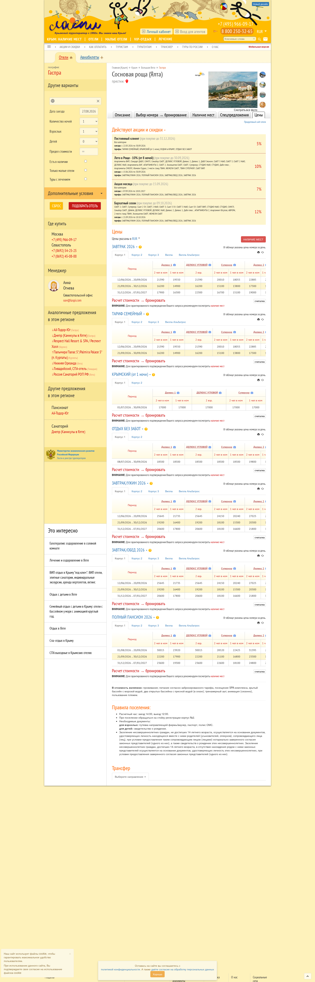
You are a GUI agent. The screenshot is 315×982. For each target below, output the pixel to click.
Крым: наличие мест (65, 39)
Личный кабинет (159, 31)
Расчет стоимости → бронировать (138, 300)
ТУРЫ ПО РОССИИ (192, 47)
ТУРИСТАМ (122, 47)
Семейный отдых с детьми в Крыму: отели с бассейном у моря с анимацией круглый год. (76, 611)
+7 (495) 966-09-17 (236, 23)
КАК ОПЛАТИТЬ (97, 47)
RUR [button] (260, 31)
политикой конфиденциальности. (121, 969)
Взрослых (55, 131)
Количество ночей (61, 121)
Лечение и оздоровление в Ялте (69, 560)
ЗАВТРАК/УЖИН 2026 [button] (129, 483)
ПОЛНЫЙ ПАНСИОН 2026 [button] (132, 617)
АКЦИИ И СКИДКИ (70, 47)
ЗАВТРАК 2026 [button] (124, 246)
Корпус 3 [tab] (153, 254)
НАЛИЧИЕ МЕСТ (253, 239)
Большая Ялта (148, 67)
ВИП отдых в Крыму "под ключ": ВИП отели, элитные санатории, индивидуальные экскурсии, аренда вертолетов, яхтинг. (76, 577)
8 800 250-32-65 (237, 31)
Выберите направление (129, 776)
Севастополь (61, 245)
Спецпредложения (234, 115)
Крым (134, 67)
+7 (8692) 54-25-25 (64, 250)
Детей (53, 141)
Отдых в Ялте (58, 628)
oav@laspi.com (72, 300)
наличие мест (217, 305)
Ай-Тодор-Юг (66, 329)
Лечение (166, 39)
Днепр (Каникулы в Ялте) (74, 335)
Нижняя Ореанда (68, 363)
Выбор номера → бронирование (161, 115)
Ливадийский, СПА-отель (75, 368)
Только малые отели (62, 170)
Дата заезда (57, 111)
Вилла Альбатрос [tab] (189, 254)
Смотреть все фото (245, 109)
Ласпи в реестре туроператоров (71, 458)
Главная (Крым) (120, 67)
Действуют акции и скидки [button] (138, 129)
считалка (260, 301)
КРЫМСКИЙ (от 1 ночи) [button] (130, 374)
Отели (93, 39)
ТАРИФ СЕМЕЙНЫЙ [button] (127, 314)
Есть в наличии (59, 161)
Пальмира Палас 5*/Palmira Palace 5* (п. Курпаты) (77, 354)
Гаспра (162, 67)
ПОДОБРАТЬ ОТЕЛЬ (85, 205)
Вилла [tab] (169, 254)
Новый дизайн (260, 3)
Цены (258, 115)
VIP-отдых (143, 39)
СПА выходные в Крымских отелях (71, 653)
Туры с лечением (60, 179)
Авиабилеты (89, 57)
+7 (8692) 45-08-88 (64, 256)
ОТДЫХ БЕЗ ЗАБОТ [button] (126, 428)
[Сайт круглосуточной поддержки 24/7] (215, 31)
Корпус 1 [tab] (120, 254)
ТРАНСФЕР (167, 47)
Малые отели (116, 39)
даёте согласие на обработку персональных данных (182, 969)
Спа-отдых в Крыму (61, 640)
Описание (122, 115)
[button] (49, 46)
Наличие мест (203, 115)
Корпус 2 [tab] (137, 254)
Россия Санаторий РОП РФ (74, 374)
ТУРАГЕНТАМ (144, 47)
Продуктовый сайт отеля (255, 122)
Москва (57, 234)
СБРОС (56, 205)
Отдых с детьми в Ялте (63, 594)
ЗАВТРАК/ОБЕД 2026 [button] (128, 550)
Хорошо (157, 974)
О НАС (215, 47)
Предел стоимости (61, 151)
